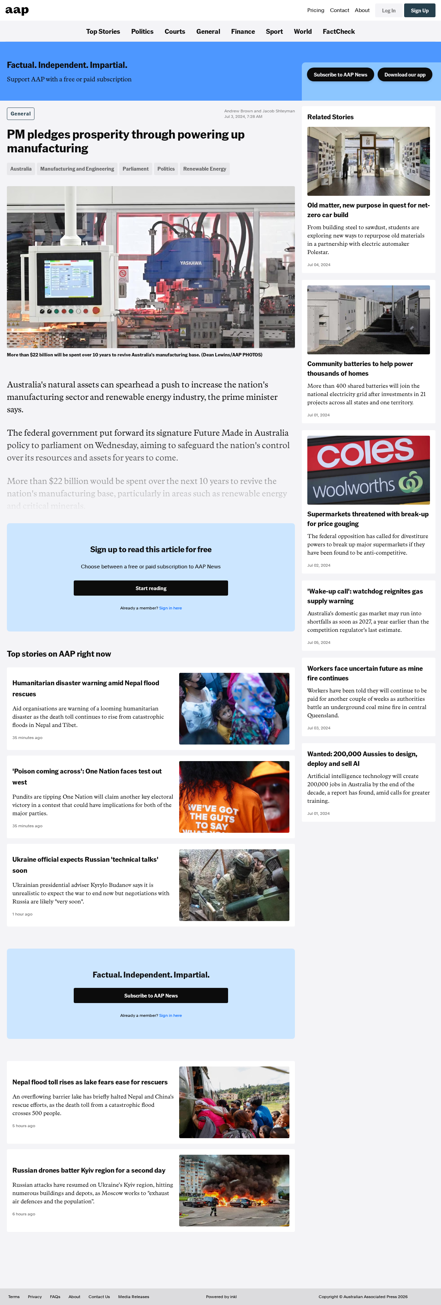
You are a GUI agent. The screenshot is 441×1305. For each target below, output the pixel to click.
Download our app (404, 74)
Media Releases (133, 1296)
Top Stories (103, 31)
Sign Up (420, 10)
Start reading (151, 588)
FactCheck (339, 31)
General (208, 31)
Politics (142, 31)
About (362, 10)
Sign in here (170, 608)
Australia (21, 168)
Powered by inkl (221, 1296)
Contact (339, 10)
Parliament (136, 168)
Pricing (316, 10)
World (303, 31)
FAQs (55, 1296)
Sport (274, 31)
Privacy (35, 1296)
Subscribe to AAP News (340, 74)
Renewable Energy (204, 168)
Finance (243, 31)
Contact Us (99, 1296)
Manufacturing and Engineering (77, 168)
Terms (14, 1296)
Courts (175, 31)
